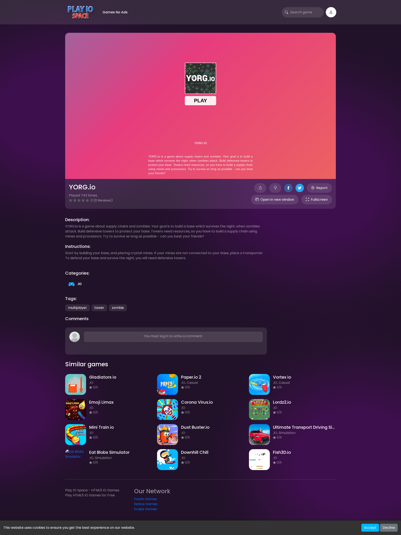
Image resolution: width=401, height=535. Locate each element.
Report (322, 187)
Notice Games (145, 504)
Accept (370, 527)
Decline (389, 527)
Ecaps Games (145, 509)
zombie (118, 307)
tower (99, 307)
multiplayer (77, 307)
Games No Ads (115, 12)
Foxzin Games (145, 499)
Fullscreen (319, 199)
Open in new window (277, 199)
